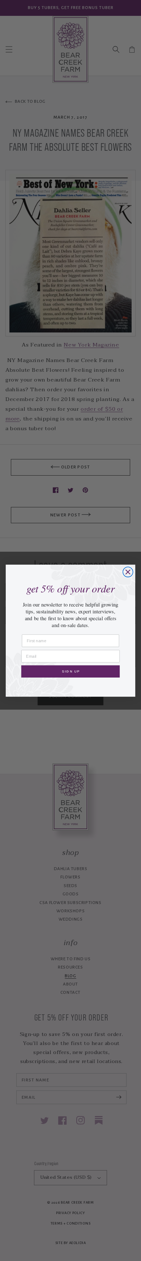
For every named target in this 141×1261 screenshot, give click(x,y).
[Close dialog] (128, 572)
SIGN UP (70, 671)
